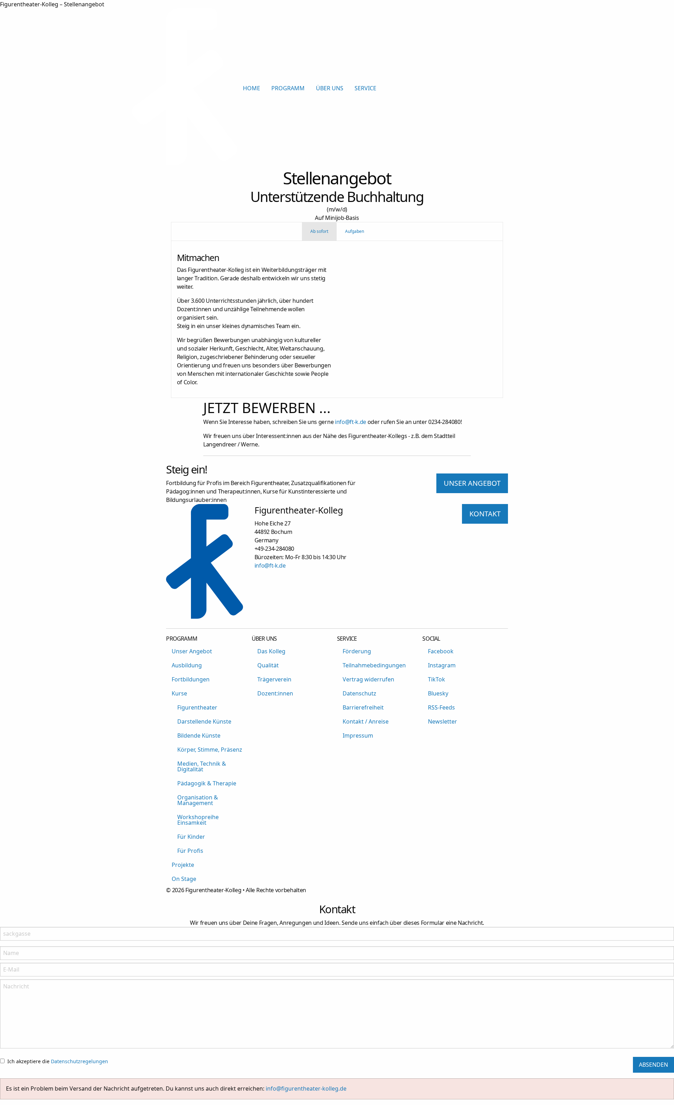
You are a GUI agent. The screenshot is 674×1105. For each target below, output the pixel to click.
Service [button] (365, 88)
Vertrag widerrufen (368, 679)
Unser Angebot (192, 651)
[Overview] (184, 164)
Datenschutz (359, 693)
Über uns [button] (329, 88)
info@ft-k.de (350, 422)
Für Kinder (191, 837)
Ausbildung (187, 665)
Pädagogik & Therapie (206, 783)
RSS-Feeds (441, 707)
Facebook (441, 651)
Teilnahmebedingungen (374, 665)
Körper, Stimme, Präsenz (209, 749)
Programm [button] (288, 88)
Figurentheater (197, 707)
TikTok (436, 679)
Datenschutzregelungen (79, 1061)
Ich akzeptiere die (57, 1061)
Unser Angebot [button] (472, 483)
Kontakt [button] (485, 513)
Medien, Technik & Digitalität (201, 766)
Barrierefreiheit (363, 707)
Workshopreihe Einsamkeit (198, 819)
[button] (536, 88)
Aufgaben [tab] (354, 231)
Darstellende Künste (204, 721)
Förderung (357, 651)
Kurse (179, 693)
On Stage (184, 879)
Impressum (358, 735)
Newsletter (442, 721)
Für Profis (190, 851)
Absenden (653, 1064)
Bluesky (438, 693)
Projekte (183, 865)
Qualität (268, 665)
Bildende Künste (198, 735)
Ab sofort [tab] (319, 231)
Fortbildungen (191, 679)
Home (251, 88)
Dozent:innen (275, 693)
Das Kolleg (271, 651)
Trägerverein (274, 679)
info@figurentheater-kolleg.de (306, 1088)
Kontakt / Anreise (366, 721)
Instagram (442, 665)
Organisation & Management (197, 800)
